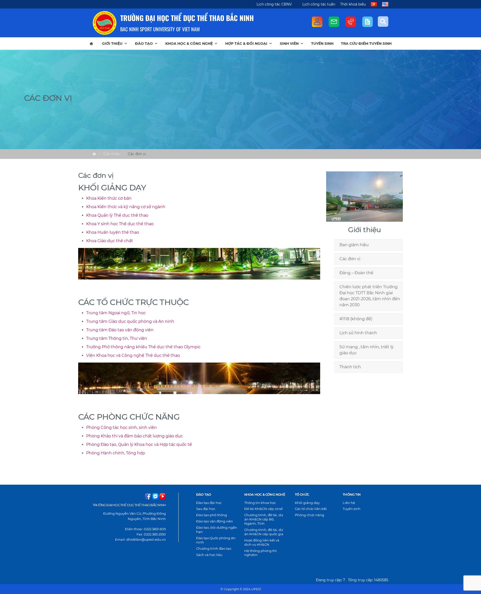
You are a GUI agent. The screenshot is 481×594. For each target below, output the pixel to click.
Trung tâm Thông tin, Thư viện (116, 338)
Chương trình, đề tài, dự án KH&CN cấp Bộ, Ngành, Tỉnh (263, 519)
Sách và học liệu (209, 555)
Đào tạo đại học (209, 503)
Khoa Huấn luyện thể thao (112, 232)
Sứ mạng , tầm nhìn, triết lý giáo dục (366, 350)
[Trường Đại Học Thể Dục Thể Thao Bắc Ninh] (104, 23)
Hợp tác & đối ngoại (246, 43)
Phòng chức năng (309, 515)
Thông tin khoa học (260, 503)
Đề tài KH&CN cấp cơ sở (263, 509)
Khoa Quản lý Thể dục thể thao (117, 215)
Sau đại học (205, 509)
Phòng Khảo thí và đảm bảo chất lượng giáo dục (134, 436)
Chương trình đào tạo (213, 548)
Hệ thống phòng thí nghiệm (260, 553)
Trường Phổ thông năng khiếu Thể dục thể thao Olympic (143, 347)
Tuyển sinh (322, 43)
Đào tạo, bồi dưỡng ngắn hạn (216, 529)
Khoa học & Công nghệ (189, 43)
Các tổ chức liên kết (311, 509)
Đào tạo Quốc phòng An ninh (215, 540)
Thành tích (350, 367)
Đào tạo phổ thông (211, 515)
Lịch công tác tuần (318, 4)
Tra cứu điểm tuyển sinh (366, 43)
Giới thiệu (112, 43)
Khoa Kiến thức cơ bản (109, 198)
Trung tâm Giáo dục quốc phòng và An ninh (130, 321)
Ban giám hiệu (354, 244)
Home (94, 153)
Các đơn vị (349, 258)
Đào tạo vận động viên (214, 521)
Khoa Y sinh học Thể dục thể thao (120, 223)
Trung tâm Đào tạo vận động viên (120, 330)
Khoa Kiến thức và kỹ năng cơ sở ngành (125, 206)
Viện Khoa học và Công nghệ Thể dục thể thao (133, 355)
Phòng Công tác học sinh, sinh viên (121, 427)
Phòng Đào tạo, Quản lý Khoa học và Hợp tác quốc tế (139, 444)
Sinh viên (289, 43)
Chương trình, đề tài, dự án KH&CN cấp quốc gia (263, 532)
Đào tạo (144, 43)
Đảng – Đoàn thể (356, 272)
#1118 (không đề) (355, 319)
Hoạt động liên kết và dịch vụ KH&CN (261, 542)
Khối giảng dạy (307, 503)
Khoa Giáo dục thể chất (109, 240)
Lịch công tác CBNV (274, 4)
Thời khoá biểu (353, 4)
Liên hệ (349, 503)
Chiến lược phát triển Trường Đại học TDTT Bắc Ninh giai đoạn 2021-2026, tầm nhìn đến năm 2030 (369, 295)
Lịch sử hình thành (358, 333)
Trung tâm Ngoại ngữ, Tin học (116, 313)
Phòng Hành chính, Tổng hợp (115, 453)
